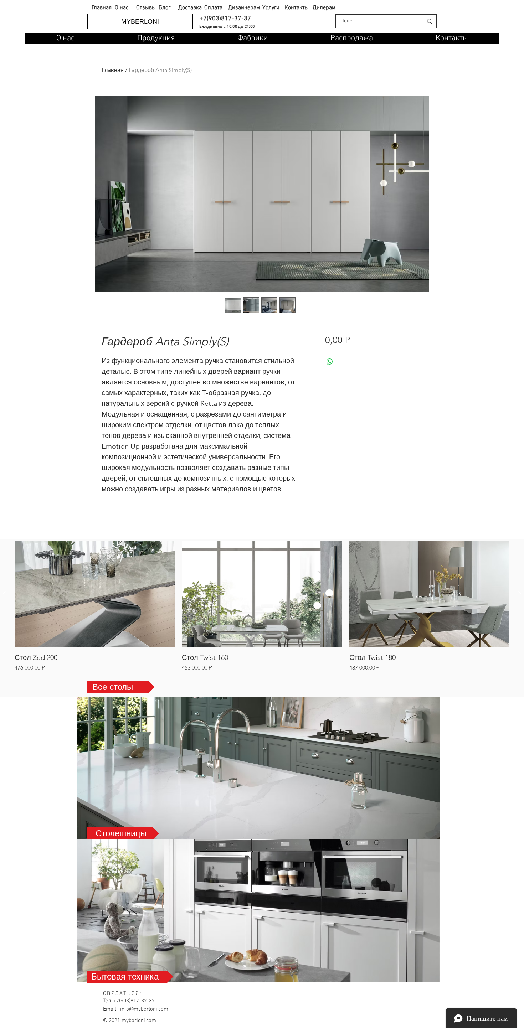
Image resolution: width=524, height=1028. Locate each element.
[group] (262, 606)
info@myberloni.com (144, 1009)
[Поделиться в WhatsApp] (329, 361)
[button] (225, 18)
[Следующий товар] (519, 593)
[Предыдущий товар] (4, 593)
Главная (113, 70)
